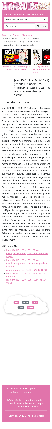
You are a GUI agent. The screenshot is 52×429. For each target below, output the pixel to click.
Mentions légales (34, 399)
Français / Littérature (23, 35)
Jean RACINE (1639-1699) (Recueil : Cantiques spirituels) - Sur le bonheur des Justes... (27, 253)
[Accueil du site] (26, 4)
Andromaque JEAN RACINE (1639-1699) (26, 269)
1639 (35, 302)
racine (25, 302)
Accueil (5, 35)
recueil (30, 307)
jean (16, 302)
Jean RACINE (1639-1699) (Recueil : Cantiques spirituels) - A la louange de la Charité (27, 263)
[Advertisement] (26, 356)
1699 (21, 307)
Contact (19, 399)
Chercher (41, 26)
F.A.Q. (10, 399)
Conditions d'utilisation (20, 403)
